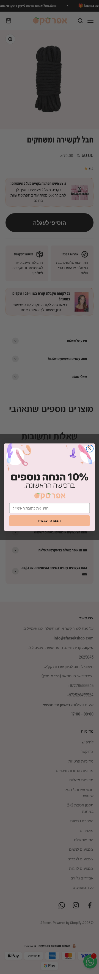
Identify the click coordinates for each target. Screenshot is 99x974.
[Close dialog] (90, 448)
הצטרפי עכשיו (49, 520)
